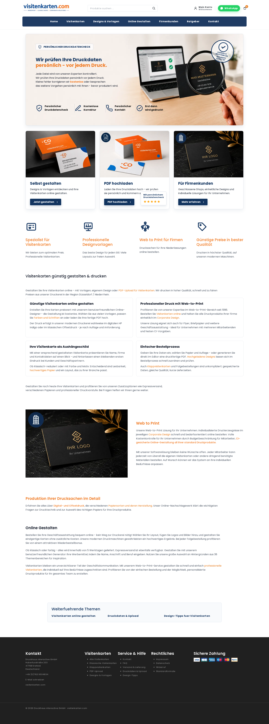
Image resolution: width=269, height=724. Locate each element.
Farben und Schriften (47, 318)
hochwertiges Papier (42, 370)
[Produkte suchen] (154, 8)
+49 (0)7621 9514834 (37, 674)
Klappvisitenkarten (158, 366)
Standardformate (166, 671)
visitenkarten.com (35, 684)
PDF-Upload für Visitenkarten (136, 290)
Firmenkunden (168, 21)
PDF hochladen (119, 201)
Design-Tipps (130, 675)
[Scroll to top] (260, 716)
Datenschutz (163, 663)
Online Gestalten (139, 21)
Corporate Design (168, 318)
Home (54, 21)
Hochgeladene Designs (201, 356)
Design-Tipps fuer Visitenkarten (187, 616)
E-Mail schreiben (35, 679)
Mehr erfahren (193, 201)
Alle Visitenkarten (99, 659)
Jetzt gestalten (45, 201)
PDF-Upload (96, 671)
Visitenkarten (75, 21)
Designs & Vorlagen (106, 21)
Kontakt (213, 21)
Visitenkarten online (168, 314)
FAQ (125, 663)
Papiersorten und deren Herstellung (130, 506)
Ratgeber (193, 21)
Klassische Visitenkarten (103, 663)
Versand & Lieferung (134, 667)
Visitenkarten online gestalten (74, 616)
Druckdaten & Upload (123, 616)
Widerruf (161, 667)
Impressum (162, 659)
